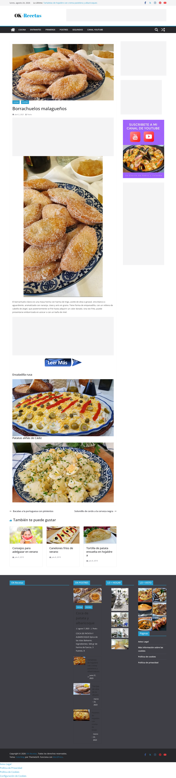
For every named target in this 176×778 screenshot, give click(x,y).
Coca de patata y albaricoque (85, 618)
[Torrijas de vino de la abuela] (81, 695)
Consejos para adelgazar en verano (25, 550)
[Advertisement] (116, 15)
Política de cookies (147, 656)
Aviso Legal (143, 641)
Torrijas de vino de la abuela (95, 690)
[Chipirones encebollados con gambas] (159, 624)
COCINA (22, 29)
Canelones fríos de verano (61, 550)
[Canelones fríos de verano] (63, 528)
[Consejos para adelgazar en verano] (26, 528)
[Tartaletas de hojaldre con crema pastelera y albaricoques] (79, 669)
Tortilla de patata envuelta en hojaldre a (99, 551)
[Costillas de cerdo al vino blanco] (159, 609)
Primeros (50, 29)
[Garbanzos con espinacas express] (145, 624)
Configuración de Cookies (13, 775)
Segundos (77, 29)
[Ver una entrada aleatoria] (163, 29)
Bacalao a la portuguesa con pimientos (33, 511)
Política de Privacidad (11, 767)
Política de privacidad (148, 662)
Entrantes (35, 29)
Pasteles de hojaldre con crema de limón (95, 721)
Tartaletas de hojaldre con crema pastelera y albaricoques (70, 3)
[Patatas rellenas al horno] (145, 595)
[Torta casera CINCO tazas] (145, 609)
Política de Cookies (9, 771)
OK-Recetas (17, 582)
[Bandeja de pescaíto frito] (159, 595)
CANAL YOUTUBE (95, 29)
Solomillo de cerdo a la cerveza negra (93, 511)
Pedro (29, 114)
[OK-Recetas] (13, 29)
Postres (64, 29)
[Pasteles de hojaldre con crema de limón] (81, 726)
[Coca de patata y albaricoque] (87, 595)
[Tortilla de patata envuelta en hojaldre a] (100, 528)
